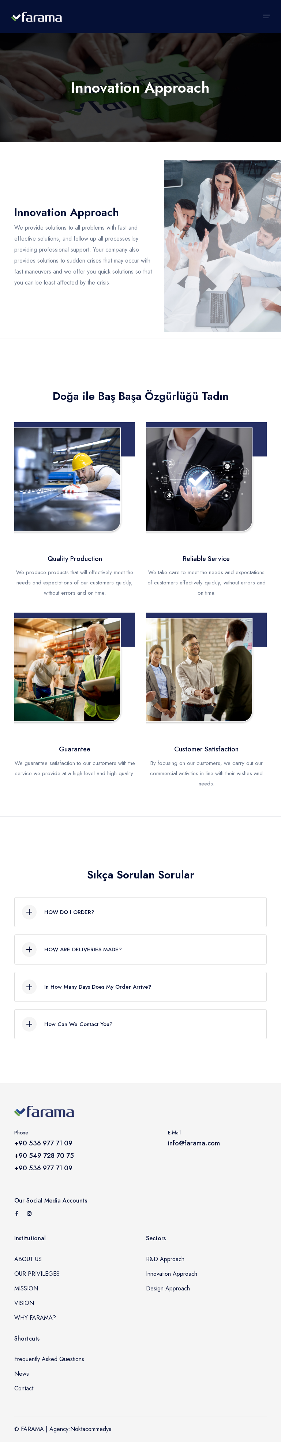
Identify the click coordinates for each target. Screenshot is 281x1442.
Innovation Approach (171, 1274)
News (21, 1373)
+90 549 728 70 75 (44, 1155)
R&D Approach (165, 1259)
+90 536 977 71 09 (43, 1143)
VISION (24, 1303)
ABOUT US (28, 1259)
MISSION (26, 1288)
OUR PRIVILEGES (37, 1274)
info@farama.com (194, 1143)
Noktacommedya (91, 1429)
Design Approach (168, 1288)
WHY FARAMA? (35, 1317)
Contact (23, 1388)
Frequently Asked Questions (49, 1359)
